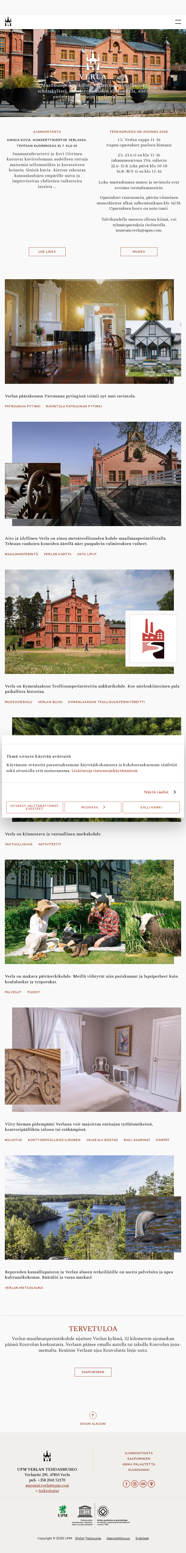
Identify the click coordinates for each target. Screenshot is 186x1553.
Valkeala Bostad (102, 1140)
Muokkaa (89, 807)
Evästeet (142, 1538)
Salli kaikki (151, 807)
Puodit (33, 992)
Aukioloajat (48, 1491)
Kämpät (163, 1140)
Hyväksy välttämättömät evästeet (35, 807)
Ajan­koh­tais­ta (47, 132)
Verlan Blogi (50, 702)
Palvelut (13, 992)
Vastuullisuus (19, 844)
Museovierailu (18, 702)
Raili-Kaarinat (137, 1140)
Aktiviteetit (50, 844)
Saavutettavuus (118, 1538)
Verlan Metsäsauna (24, 1288)
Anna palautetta (139, 1464)
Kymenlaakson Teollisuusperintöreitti (106, 702)
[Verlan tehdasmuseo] (8, 21)
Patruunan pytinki (22, 406)
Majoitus (13, 1140)
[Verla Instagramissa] (134, 1484)
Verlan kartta (58, 554)
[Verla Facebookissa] (126, 1484)
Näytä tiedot (156, 792)
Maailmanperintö (21, 554)
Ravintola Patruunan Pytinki (74, 406)
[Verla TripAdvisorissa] (143, 1484)
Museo (139, 251)
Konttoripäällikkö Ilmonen (54, 1140)
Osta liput (87, 554)
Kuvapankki (139, 1470)
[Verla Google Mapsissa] (151, 1484)
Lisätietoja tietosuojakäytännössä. (104, 770)
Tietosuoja (93, 1538)
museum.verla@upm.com (47, 1485)
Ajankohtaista (139, 1453)
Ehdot (80, 1538)
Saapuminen (93, 1372)
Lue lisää (47, 251)
